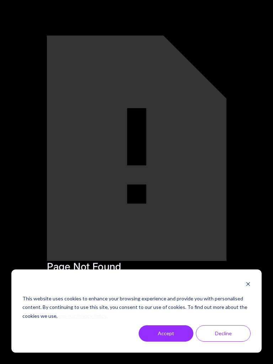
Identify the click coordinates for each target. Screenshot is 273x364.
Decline (223, 333)
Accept (166, 333)
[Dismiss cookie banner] (248, 284)
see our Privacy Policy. (83, 316)
